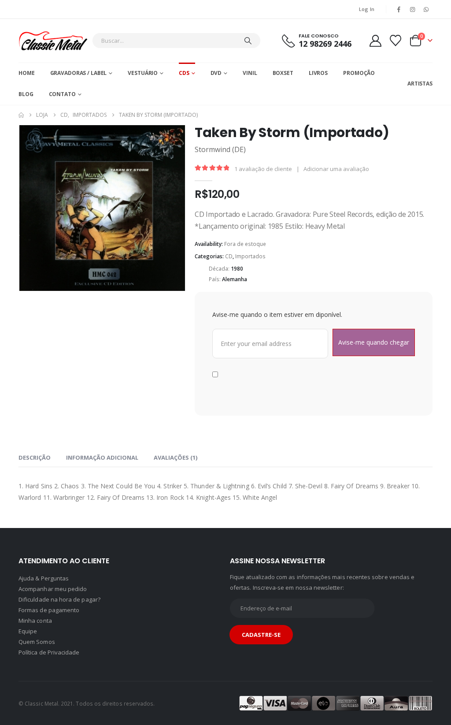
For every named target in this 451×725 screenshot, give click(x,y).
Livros (318, 73)
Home (26, 73)
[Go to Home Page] (21, 115)
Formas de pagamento (48, 622)
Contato (62, 94)
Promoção (359, 73)
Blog (25, 94)
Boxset (283, 73)
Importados (250, 256)
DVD (216, 73)
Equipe (27, 643)
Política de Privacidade (49, 664)
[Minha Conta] (375, 41)
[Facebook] (398, 9)
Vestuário (143, 73)
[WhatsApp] (426, 9)
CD (229, 256)
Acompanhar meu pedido (52, 601)
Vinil (250, 73)
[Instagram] (412, 9)
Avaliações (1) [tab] (175, 469)
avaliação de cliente (263, 169)
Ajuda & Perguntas (43, 590)
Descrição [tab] (34, 469)
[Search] (248, 40)
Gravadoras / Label (78, 73)
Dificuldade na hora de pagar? (59, 611)
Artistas (420, 83)
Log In (367, 9)
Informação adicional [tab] (102, 469)
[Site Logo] (53, 41)
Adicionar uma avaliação (336, 169)
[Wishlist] (396, 40)
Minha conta (35, 632)
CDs (184, 73)
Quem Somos (36, 654)
